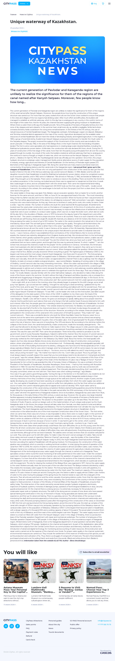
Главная (13, 14)
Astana (22, 3)
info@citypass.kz (104, 621)
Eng (95, 3)
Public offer (74, 625)
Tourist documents (56, 632)
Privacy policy (75, 628)
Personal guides (55, 621)
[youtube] (6, 626)
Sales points (31, 625)
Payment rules (32, 632)
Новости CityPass (26, 14)
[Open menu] (109, 4)
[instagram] (11, 626)
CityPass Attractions (34, 621)
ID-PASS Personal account (81, 621)
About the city (54, 625)
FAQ (27, 628)
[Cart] (103, 3)
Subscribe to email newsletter (96, 552)
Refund (29, 636)
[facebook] (17, 626)
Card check (30, 640)
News (51, 628)
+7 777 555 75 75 (104, 625)
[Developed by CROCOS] (105, 652)
